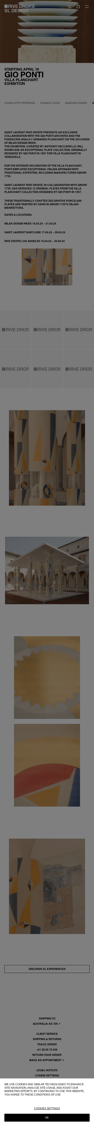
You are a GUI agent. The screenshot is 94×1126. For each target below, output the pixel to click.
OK (47, 1117)
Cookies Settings (47, 1108)
